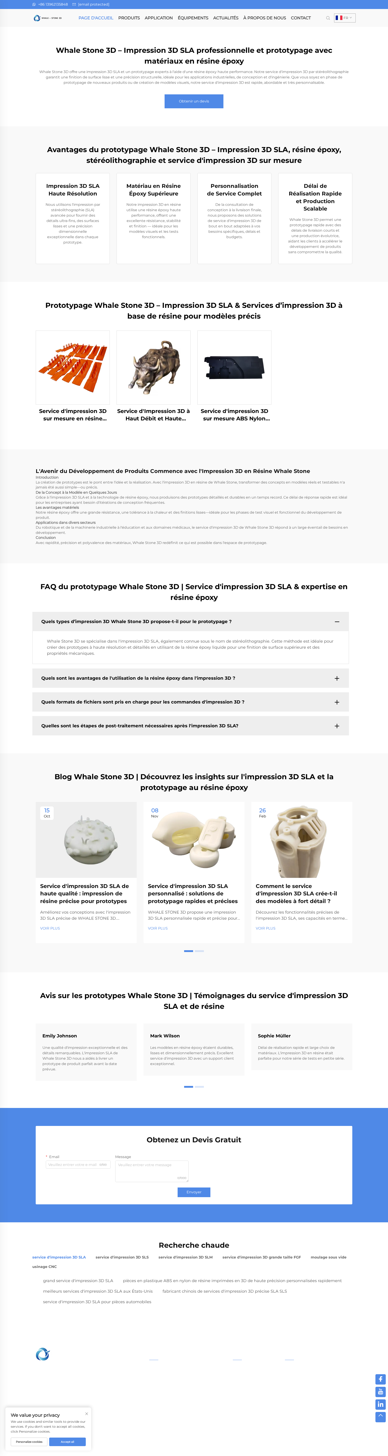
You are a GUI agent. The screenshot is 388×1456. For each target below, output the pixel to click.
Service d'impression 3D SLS (172, 1376)
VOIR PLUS (50, 928)
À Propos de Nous (264, 18)
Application (159, 18)
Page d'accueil (96, 18)
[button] (188, 951)
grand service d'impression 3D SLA (78, 1280)
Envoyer (194, 1192)
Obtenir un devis (194, 101)
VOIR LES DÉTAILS (72, 367)
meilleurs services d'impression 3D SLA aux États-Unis (98, 1291)
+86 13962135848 (53, 4)
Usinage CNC (160, 1419)
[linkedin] (380, 1404)
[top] (380, 1417)
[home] (48, 18)
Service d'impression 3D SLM (173, 1383)
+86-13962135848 (307, 1386)
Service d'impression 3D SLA (172, 1368)
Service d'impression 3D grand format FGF (184, 1390)
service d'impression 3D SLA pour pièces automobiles (97, 1301)
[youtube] (380, 1392)
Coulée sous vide (163, 1411)
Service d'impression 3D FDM (173, 1404)
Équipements (193, 18)
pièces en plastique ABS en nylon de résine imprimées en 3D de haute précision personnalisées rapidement (232, 1280)
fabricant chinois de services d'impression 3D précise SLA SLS (225, 1291)
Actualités (225, 18)
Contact (301, 18)
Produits (129, 18)
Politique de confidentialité (249, 1447)
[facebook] (380, 1379)
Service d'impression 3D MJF (173, 1397)
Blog (285, 1447)
